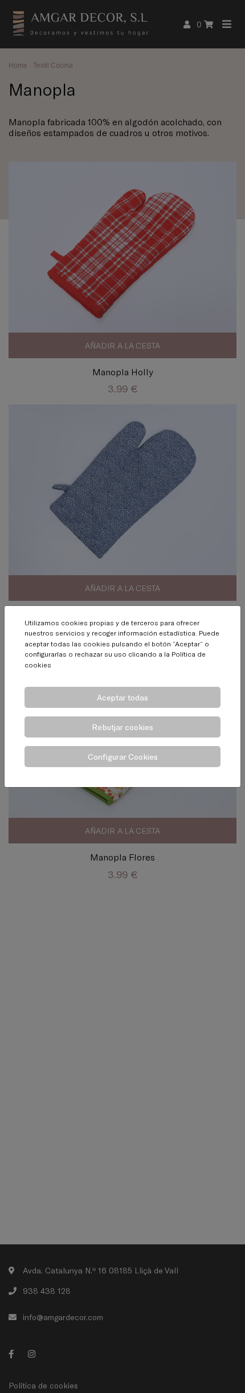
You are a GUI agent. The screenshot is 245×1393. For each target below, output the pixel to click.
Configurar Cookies (123, 756)
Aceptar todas (122, 697)
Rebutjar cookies (122, 727)
